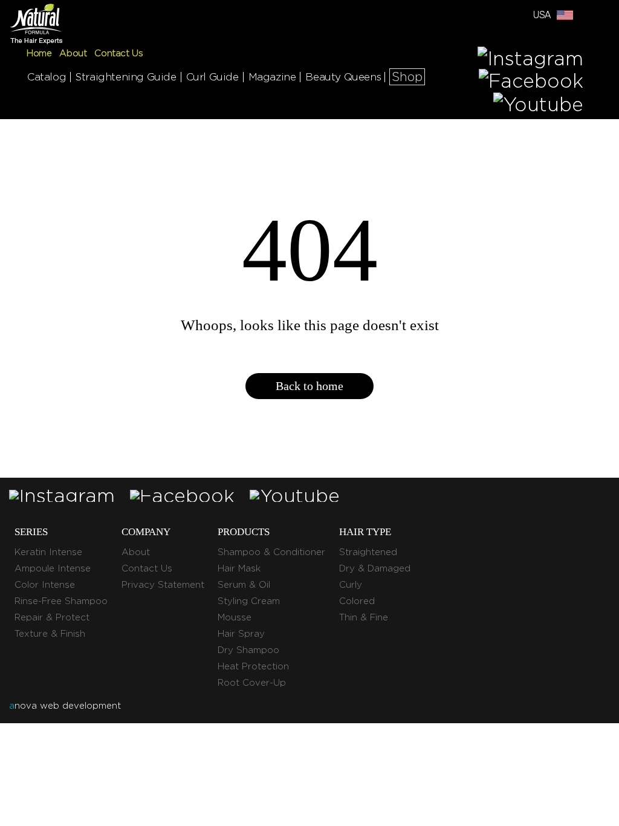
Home (39, 53)
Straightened (368, 552)
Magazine (272, 77)
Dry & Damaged (374, 568)
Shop (407, 77)
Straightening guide (126, 77)
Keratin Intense (48, 552)
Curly (350, 584)
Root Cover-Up (252, 682)
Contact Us (118, 53)
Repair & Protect (52, 617)
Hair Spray (241, 633)
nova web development (65, 705)
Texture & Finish (50, 633)
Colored (357, 601)
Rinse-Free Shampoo (61, 601)
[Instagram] (530, 57)
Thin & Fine (363, 617)
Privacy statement (163, 584)
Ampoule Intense (53, 568)
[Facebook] (531, 81)
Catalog (46, 77)
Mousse (234, 617)
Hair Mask (239, 568)
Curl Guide (212, 77)
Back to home (309, 385)
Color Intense (45, 584)
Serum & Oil (244, 584)
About (72, 53)
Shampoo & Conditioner (271, 552)
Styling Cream (249, 601)
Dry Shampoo (248, 650)
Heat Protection (253, 666)
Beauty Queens (343, 77)
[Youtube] (538, 104)
